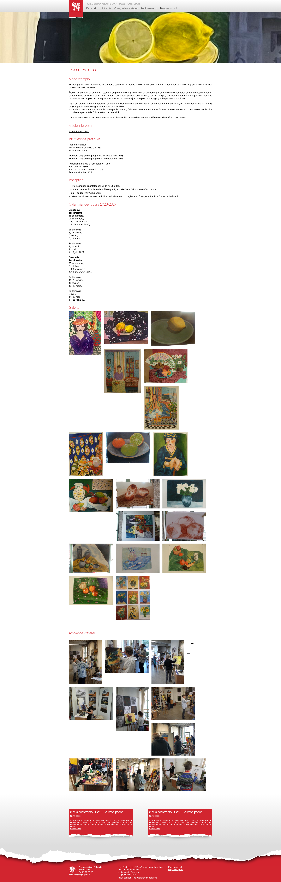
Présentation (92, 9)
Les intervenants (149, 9)
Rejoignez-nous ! (168, 9)
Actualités (106, 9)
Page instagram (175, 869)
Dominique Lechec (79, 131)
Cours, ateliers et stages (126, 9)
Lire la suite (75, 828)
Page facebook (175, 867)
